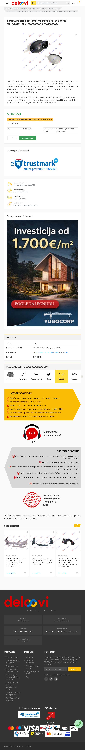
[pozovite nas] (78, 724)
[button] (25, 573)
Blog (27, 677)
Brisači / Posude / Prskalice (51, 8)
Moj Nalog (29, 657)
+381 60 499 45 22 (23, 621)
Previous (3, 376)
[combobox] (53, 3)
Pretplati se (74, 669)
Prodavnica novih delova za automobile (26, 8)
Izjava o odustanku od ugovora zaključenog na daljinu (12, 685)
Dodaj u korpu (27, 137)
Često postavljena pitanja (32, 667)
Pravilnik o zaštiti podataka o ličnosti (12, 670)
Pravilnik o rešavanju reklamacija (13, 661)
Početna (8, 8)
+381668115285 (23, 641)
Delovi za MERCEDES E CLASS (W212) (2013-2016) (50, 352)
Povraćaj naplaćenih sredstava (13, 699)
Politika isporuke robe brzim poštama (13, 693)
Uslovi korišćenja (12, 657)
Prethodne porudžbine (30, 661)
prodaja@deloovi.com (62, 621)
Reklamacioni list (12, 666)
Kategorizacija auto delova (32, 672)
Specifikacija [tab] (11, 337)
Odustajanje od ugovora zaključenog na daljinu (13, 677)
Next (82, 376)
